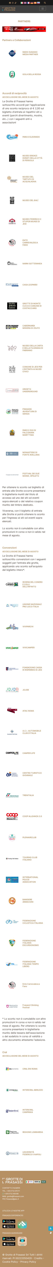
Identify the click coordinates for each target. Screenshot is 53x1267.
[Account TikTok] (15, 3)
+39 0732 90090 (11, 1194)
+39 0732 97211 (13, 1191)
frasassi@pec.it (12, 1199)
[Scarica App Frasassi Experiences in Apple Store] (8, 1226)
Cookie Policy (10, 1261)
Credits (38, 1258)
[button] (21, 2)
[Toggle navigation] (42, 8)
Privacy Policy (28, 1261)
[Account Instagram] (13, 3)
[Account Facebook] (10, 3)
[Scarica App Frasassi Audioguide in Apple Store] (8, 1243)
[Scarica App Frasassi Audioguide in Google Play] (8, 1238)
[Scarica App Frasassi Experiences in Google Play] (8, 1221)
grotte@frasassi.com (15, 1196)
